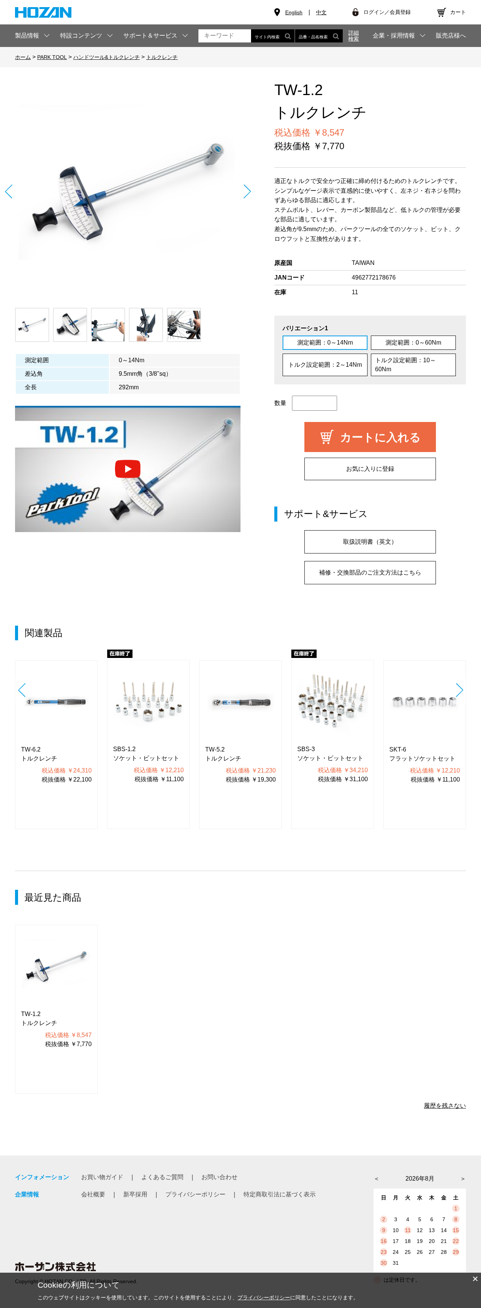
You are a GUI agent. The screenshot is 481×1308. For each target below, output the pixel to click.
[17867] (32, 325)
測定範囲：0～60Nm (413, 342)
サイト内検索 (267, 37)
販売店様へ (451, 36)
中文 (321, 12)
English (294, 12)
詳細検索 (353, 36)
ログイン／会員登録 (387, 12)
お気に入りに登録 (370, 469)
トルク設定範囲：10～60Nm (405, 364)
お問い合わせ (219, 1177)
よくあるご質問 (162, 1177)
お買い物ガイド (102, 1177)
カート (458, 12)
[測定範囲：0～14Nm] (127, 191)
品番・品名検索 (313, 37)
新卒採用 (135, 1194)
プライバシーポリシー (195, 1194)
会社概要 (93, 1194)
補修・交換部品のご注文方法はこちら (370, 572)
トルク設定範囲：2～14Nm (325, 364)
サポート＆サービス (150, 35)
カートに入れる (380, 437)
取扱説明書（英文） (370, 541)
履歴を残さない (445, 1105)
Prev (8, 191)
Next (247, 191)
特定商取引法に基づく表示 (280, 1194)
